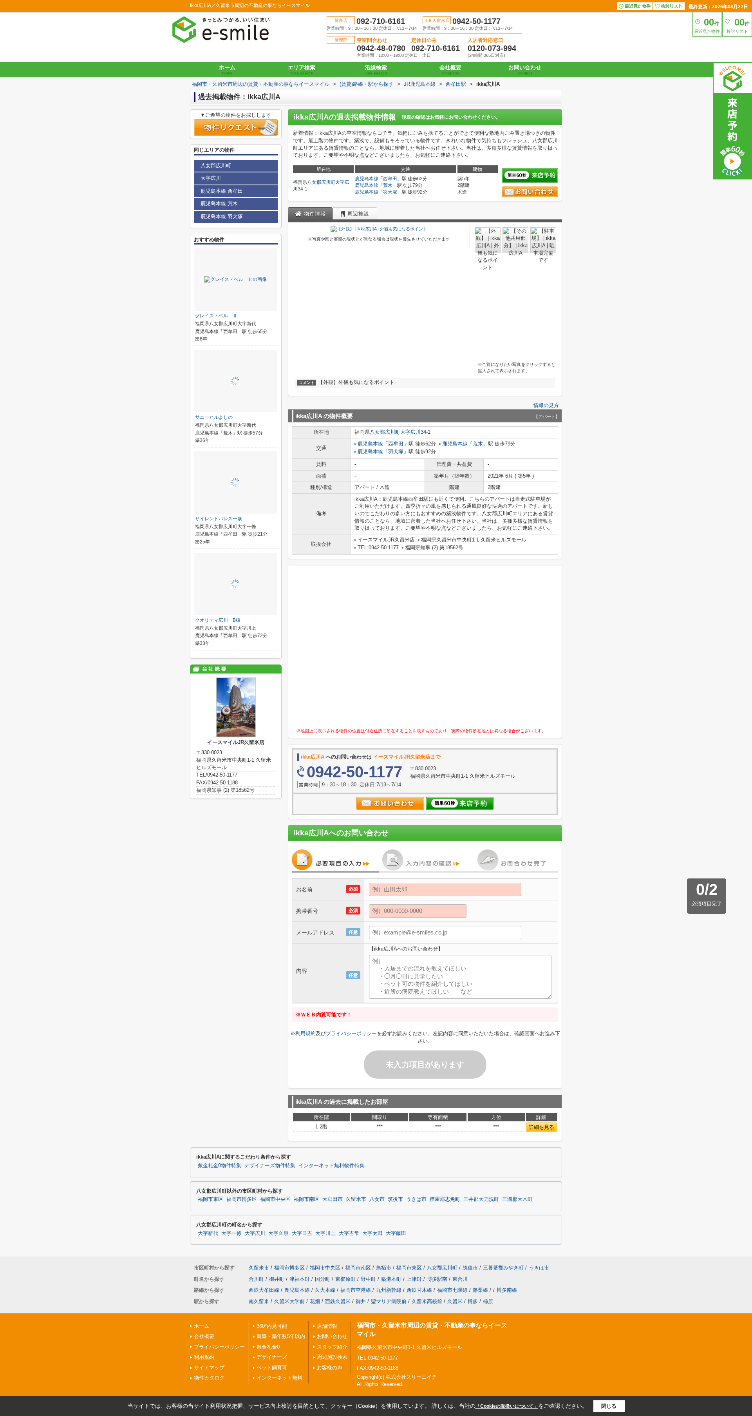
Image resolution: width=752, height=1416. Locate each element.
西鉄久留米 (338, 1301)
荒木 (387, 185)
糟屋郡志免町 (445, 1199)
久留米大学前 (289, 1301)
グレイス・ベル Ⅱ (216, 316)
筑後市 (395, 1199)
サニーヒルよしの (214, 417)
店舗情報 (327, 1326)
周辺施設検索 (332, 1357)
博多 (473, 1301)
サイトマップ (209, 1368)
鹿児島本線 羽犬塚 (222, 216)
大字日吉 (302, 1233)
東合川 (460, 1279)
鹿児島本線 (366, 178)
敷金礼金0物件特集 (219, 1165)
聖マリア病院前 (389, 1301)
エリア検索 (301, 69)
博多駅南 (437, 1279)
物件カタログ (209, 1378)
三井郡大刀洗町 (481, 1199)
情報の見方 (546, 405)
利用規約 (305, 1033)
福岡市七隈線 (452, 1290)
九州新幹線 (388, 1290)
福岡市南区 (306, 1199)
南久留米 (259, 1301)
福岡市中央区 (275, 1199)
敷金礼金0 (268, 1347)
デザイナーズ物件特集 (269, 1165)
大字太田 (372, 1233)
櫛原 (488, 1301)
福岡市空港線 (355, 1290)
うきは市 (416, 1199)
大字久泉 (278, 1233)
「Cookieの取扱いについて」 (506, 1406)
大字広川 (410, 432)
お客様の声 (329, 1368)
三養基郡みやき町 (503, 1268)
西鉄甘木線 (419, 1290)
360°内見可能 (272, 1326)
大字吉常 (349, 1233)
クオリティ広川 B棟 (217, 620)
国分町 (322, 1279)
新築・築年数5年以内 (281, 1336)
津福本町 (299, 1279)
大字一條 (231, 1233)
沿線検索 (376, 69)
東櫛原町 (345, 1279)
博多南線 (507, 1290)
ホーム (227, 69)
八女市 (377, 1199)
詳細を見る (541, 1127)
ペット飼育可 (272, 1368)
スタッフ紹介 (332, 1347)
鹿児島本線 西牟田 (222, 191)
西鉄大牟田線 (264, 1290)
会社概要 (450, 69)
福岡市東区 (210, 1199)
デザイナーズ (272, 1357)
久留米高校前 (427, 1301)
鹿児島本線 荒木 (219, 203)
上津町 (414, 1279)
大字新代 (208, 1233)
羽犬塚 (390, 192)
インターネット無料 (279, 1378)
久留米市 (356, 1199)
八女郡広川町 (321, 182)
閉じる (608, 1406)
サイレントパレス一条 (218, 518)
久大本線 (325, 1290)
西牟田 (390, 178)
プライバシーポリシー (351, 1033)
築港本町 (391, 1279)
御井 (361, 1301)
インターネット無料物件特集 (331, 1165)
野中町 (368, 1279)
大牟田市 (332, 1199)
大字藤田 (396, 1233)
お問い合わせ (524, 69)
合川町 (256, 1279)
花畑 (315, 1301)
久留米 (455, 1301)
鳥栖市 (383, 1268)
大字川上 (325, 1233)
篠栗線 (480, 1290)
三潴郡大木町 (517, 1199)
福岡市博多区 (241, 1199)
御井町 (276, 1279)
